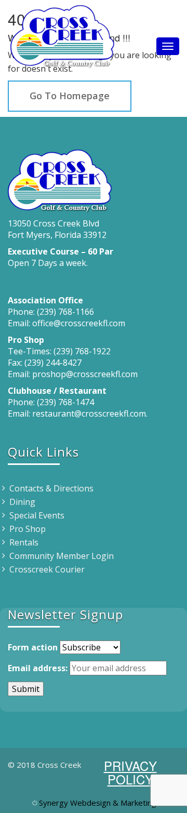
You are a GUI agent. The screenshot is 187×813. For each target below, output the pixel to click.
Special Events (36, 515)
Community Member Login (61, 556)
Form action (33, 647)
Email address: (38, 668)
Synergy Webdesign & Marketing (97, 802)
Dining (22, 502)
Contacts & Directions (51, 488)
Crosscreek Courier (47, 569)
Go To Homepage (70, 95)
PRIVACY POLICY (130, 772)
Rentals (23, 542)
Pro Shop (27, 529)
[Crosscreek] (62, 34)
